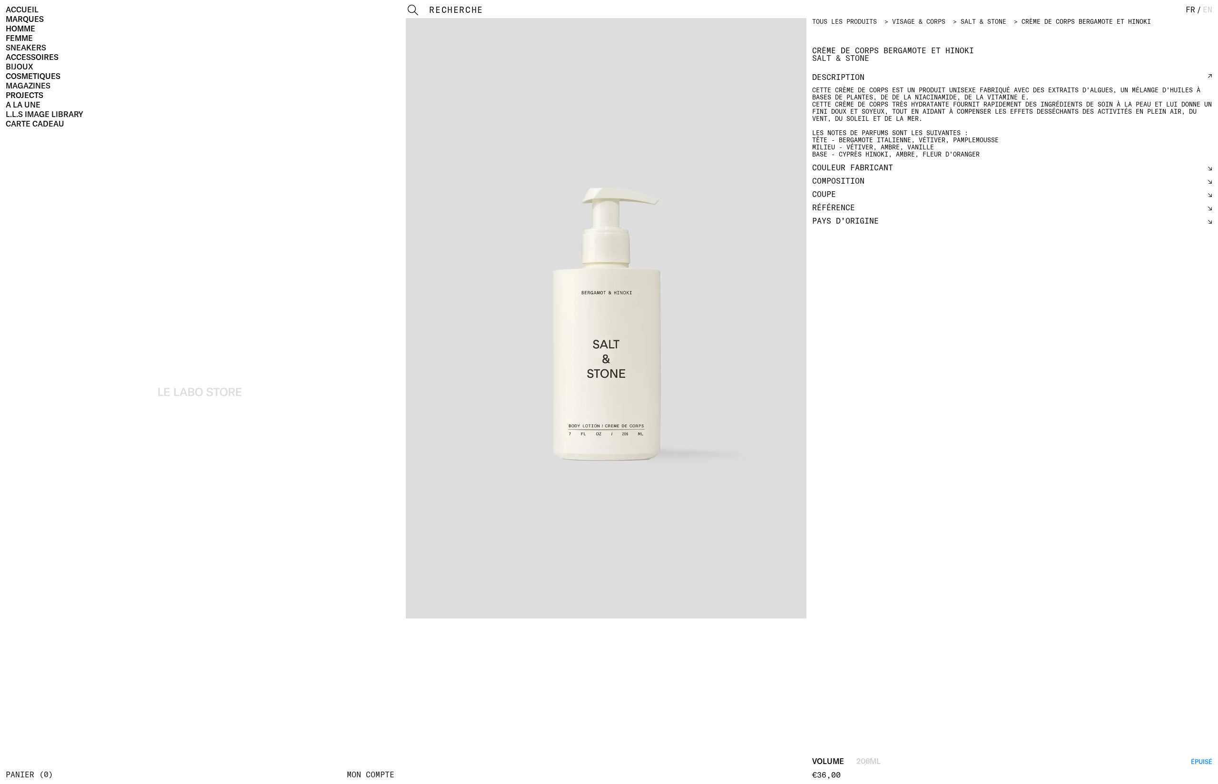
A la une (23, 104)
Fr (1190, 9)
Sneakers (26, 47)
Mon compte (370, 774)
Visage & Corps (918, 21)
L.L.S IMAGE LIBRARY (44, 114)
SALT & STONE (983, 21)
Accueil (22, 9)
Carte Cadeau (35, 123)
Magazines (28, 85)
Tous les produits (844, 21)
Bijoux (19, 66)
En (1207, 9)
